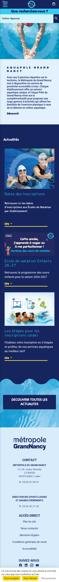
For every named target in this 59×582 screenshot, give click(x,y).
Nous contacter (29, 528)
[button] (56, 18)
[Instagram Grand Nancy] (33, 565)
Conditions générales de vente (29, 541)
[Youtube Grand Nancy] (38, 565)
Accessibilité (29, 548)
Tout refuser (30, 578)
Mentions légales (29, 535)
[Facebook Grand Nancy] (21, 565)
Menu (5, 1)
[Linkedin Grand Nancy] (27, 565)
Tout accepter (11, 578)
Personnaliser (48, 578)
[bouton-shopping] (54, 4)
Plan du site (29, 521)
